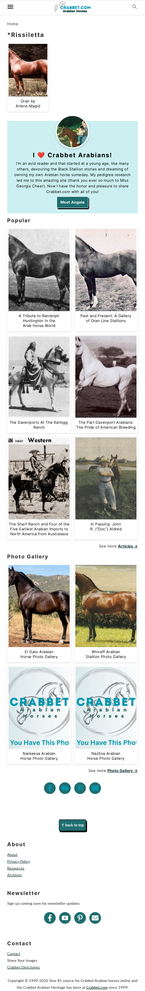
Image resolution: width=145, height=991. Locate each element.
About (12, 855)
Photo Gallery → (122, 770)
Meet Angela (72, 202)
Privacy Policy (18, 861)
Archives (14, 875)
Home (12, 24)
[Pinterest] (80, 788)
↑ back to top (72, 825)
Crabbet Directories (23, 967)
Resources (15, 868)
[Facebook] (50, 788)
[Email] (95, 788)
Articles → (128, 546)
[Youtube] (65, 788)
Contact (13, 954)
